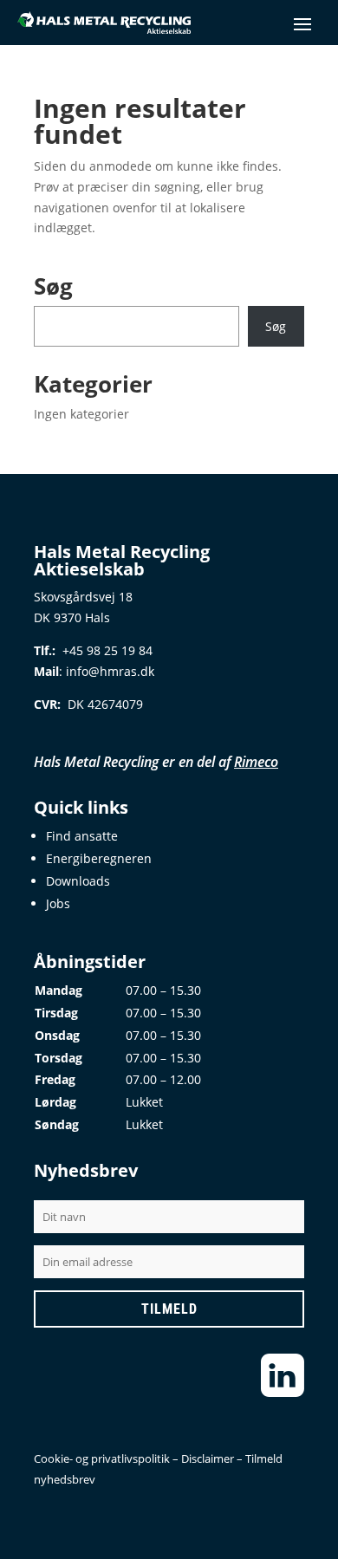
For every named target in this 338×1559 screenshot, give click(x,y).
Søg (275, 326)
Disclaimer (207, 1458)
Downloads (78, 881)
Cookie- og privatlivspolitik (102, 1458)
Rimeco (256, 761)
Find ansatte (82, 836)
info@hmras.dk (110, 671)
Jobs (58, 903)
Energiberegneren (99, 858)
